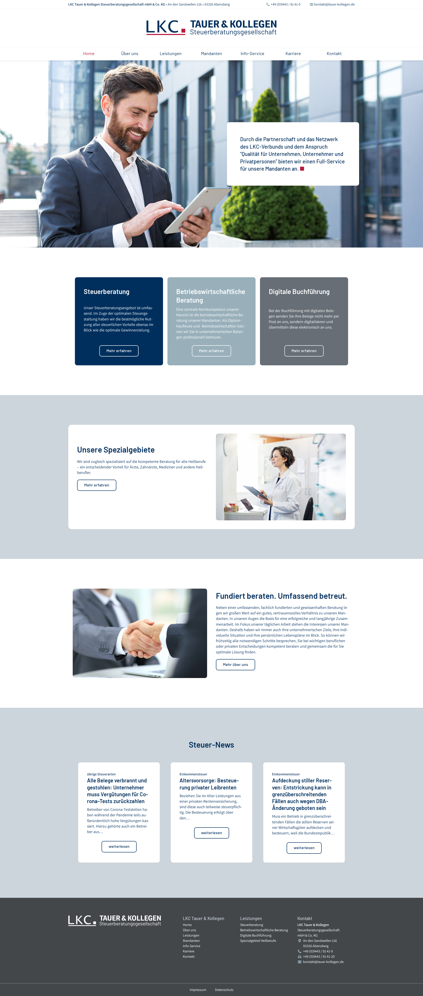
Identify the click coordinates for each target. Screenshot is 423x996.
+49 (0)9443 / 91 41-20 (319, 956)
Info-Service (252, 53)
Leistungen (171, 53)
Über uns (129, 53)
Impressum (198, 989)
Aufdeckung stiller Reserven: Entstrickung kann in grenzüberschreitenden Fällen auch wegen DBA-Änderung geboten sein (302, 794)
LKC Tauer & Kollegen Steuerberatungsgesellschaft (211, 28)
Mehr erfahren (119, 350)
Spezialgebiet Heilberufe (258, 940)
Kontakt (334, 53)
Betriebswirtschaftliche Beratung (264, 930)
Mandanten (211, 53)
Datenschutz (224, 989)
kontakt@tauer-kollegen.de (334, 5)
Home (89, 53)
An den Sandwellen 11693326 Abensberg (320, 943)
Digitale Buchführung (255, 935)
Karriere (293, 53)
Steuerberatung (251, 924)
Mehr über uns (235, 664)
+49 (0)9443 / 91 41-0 (286, 5)
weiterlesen (119, 846)
